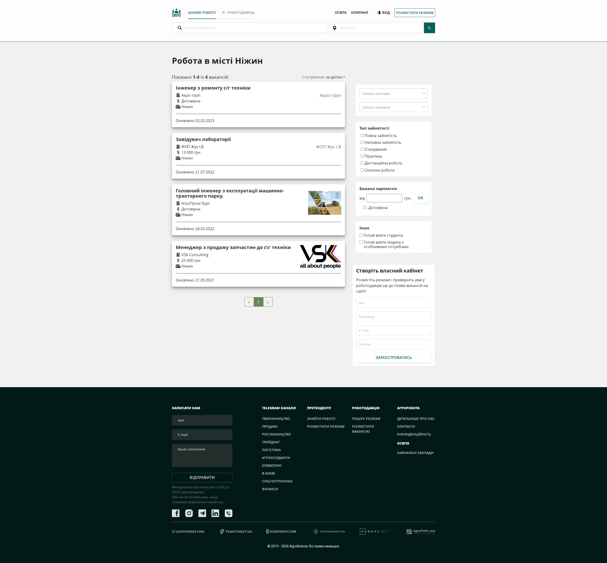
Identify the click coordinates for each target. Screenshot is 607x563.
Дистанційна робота (383, 162)
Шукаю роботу (202, 12)
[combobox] (393, 93)
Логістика (271, 450)
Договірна (377, 207)
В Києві (268, 473)
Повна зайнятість (380, 135)
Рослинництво (276, 434)
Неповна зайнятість (382, 142)
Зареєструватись (394, 357)
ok (420, 197)
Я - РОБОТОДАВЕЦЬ (238, 12)
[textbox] (377, 93)
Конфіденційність (414, 434)
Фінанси (270, 489)
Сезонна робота (379, 170)
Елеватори (271, 465)
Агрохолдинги (276, 457)
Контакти (406, 426)
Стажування (375, 149)
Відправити (202, 477)
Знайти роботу (321, 418)
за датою (334, 77)
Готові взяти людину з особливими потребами (386, 244)
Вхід (386, 13)
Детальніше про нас (416, 418)
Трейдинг (271, 442)
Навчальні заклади (415, 452)
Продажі (270, 426)
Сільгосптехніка (277, 481)
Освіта (340, 13)
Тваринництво (276, 418)
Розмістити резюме (415, 12)
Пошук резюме (366, 418)
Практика (373, 156)
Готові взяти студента (383, 235)
